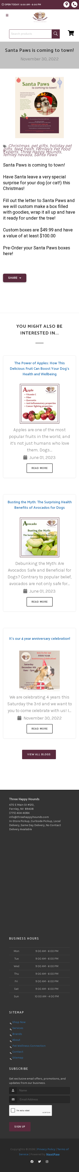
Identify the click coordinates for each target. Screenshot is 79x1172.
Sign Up (19, 1126)
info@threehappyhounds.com (29, 817)
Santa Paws (45, 154)
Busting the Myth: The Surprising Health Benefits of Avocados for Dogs (39, 505)
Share (13, 278)
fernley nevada (17, 154)
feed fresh (24, 149)
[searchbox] (34, 34)
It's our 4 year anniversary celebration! (39, 639)
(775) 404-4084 (19, 813)
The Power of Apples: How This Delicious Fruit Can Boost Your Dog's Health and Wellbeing (39, 368)
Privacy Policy (46, 1149)
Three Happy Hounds (40, 151)
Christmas (18, 145)
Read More (39, 468)
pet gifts (39, 145)
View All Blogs (39, 754)
